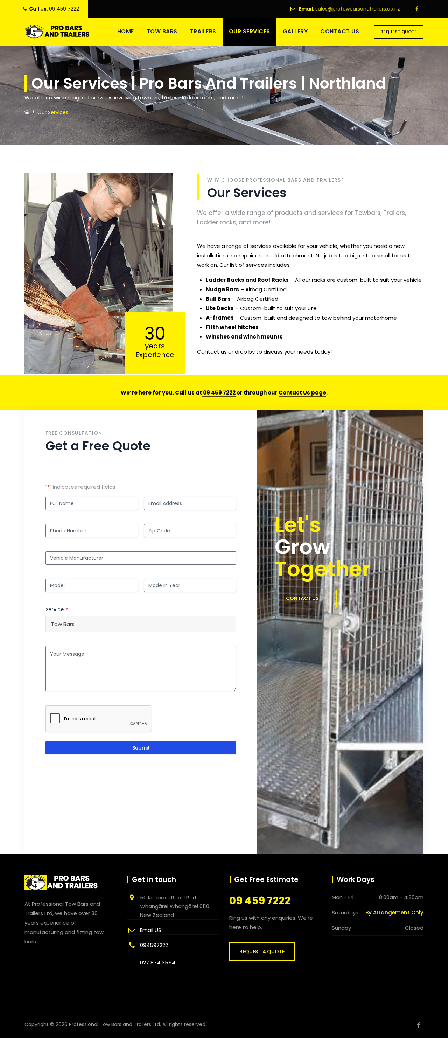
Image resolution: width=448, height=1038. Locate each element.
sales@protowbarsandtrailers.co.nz (357, 8)
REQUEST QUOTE (398, 32)
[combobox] (141, 624)
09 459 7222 (64, 8)
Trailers (203, 31)
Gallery (295, 31)
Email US (150, 930)
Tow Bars (162, 31)
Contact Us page (302, 392)
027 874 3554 (157, 962)
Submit (141, 747)
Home (125, 31)
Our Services (249, 31)
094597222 (154, 945)
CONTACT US (302, 598)
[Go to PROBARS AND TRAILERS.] (26, 112)
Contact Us (339, 31)
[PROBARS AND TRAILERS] (57, 32)
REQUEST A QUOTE (262, 951)
